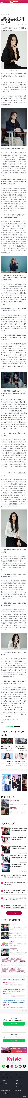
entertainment (7, 1077)
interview (18, 1083)
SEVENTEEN (14, 965)
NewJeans (22, 965)
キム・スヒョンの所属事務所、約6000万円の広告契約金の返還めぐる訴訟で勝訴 (15, 876)
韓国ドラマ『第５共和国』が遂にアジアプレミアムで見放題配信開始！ (7, 747)
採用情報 (8, 1093)
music (4, 1080)
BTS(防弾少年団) (5, 965)
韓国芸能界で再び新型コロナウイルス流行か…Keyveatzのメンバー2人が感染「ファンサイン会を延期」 (18, 847)
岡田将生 (4, 971)
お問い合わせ (18, 1090)
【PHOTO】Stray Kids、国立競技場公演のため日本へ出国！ (14, 883)
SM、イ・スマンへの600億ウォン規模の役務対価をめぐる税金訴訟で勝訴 (15, 899)
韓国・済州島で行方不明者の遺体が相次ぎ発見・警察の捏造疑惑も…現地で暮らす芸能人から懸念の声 (18, 829)
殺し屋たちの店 (12, 971)
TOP (2, 14)
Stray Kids (19, 958)
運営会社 (3, 1090)
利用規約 (3, 1093)
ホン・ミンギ (5, 968)
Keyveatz (9, 961)
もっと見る (14, 913)
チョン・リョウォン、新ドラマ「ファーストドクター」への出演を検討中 (7, 762)
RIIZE (3, 961)
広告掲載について (10, 1090)
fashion (18, 1077)
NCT (19, 968)
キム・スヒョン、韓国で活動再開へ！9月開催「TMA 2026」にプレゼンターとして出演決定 (14, 891)
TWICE (12, 958)
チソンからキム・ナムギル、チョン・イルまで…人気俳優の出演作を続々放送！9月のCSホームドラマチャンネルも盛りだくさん (15, 907)
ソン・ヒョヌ (5, 958)
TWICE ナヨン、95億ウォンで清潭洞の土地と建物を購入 (18, 838)
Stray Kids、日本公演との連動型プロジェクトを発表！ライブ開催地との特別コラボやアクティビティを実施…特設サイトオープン (18, 857)
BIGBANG (13, 968)
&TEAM (15, 961)
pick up (5, 1074)
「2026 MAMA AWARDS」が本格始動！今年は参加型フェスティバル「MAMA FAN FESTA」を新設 (18, 866)
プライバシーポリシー (16, 1093)
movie (17, 1074)
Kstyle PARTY (21, 971)
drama (5, 1083)
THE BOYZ (22, 961)
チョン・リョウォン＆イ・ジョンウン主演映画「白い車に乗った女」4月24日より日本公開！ (21, 747)
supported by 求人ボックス (22, 1010)
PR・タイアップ (20, 1086)
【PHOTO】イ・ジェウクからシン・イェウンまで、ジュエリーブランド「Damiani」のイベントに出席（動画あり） (21, 762)
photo (17, 1080)
